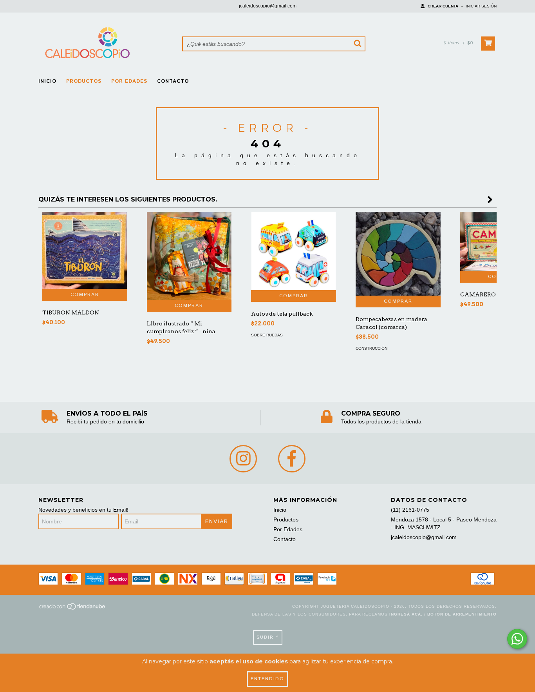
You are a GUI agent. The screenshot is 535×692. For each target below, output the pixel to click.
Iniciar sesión (481, 6)
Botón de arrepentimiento (462, 614)
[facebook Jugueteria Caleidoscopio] (291, 458)
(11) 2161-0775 (410, 510)
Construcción (371, 348)
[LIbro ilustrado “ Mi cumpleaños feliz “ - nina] (189, 256)
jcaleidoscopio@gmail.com (267, 6)
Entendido (267, 679)
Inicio (47, 81)
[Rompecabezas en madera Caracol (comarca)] (398, 254)
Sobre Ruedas (267, 335)
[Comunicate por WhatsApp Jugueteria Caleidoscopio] (517, 639)
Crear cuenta (443, 6)
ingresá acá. (406, 614)
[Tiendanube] (72, 609)
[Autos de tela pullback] (293, 251)
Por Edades (129, 81)
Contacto (173, 81)
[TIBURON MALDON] (84, 250)
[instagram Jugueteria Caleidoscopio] (243, 458)
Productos (83, 81)
